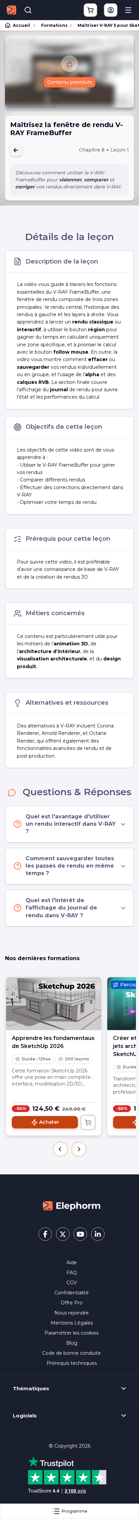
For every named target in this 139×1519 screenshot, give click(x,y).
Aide (71, 1263)
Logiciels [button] (25, 1416)
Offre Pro (72, 1303)
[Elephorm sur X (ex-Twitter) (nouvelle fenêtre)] (63, 1234)
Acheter (49, 1122)
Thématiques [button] (31, 1389)
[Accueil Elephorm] (71, 1205)
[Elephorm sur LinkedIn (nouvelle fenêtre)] (98, 1234)
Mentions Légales (72, 1323)
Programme (74, 1511)
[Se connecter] (110, 10)
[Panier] (90, 10)
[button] (60, 1149)
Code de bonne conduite (71, 1353)
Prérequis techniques (72, 1363)
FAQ (71, 1273)
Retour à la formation (16, 150)
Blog (71, 1343)
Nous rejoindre (71, 1313)
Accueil (21, 25)
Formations (54, 25)
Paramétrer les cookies (72, 1333)
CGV (71, 1283)
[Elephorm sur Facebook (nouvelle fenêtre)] (45, 1234)
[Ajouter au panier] (88, 1122)
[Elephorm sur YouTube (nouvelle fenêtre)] (80, 1234)
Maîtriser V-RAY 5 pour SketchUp (105, 25)
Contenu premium (69, 82)
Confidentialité (71, 1293)
